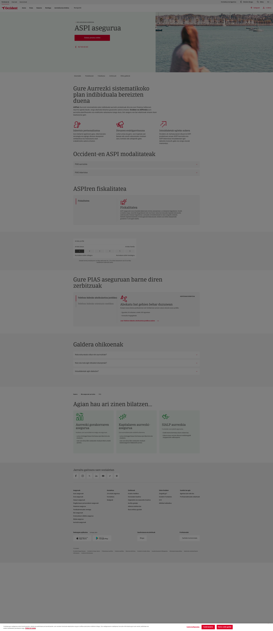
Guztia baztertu (208, 627)
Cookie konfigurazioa (193, 627)
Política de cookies (30, 628)
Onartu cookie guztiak (225, 627)
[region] (136, 627)
